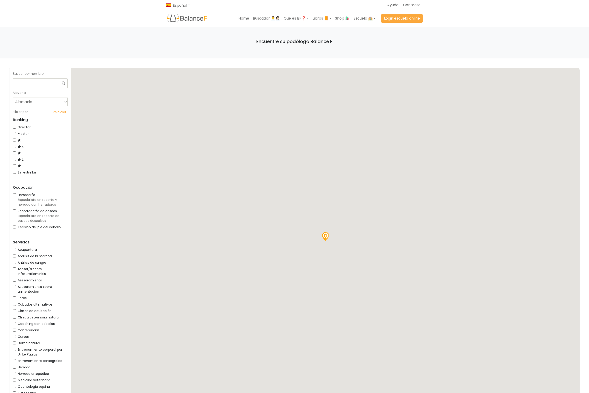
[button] (296, 18)
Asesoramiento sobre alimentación (35, 289)
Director (24, 127)
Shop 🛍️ (342, 18)
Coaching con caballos (36, 323)
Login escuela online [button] (402, 18)
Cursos (23, 336)
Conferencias (29, 330)
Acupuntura (27, 249)
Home (243, 18)
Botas (22, 298)
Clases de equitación (35, 311)
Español (180, 5)
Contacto (412, 5)
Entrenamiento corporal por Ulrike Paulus (40, 352)
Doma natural (29, 343)
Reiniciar (59, 112)
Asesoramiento (30, 280)
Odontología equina (34, 386)
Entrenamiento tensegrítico (40, 360)
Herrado (24, 367)
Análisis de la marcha (35, 256)
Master (23, 133)
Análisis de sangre (32, 262)
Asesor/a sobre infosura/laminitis (32, 271)
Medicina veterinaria (34, 380)
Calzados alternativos (35, 304)
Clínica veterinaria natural (38, 317)
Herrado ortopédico (33, 373)
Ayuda (392, 5)
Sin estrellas (27, 172)
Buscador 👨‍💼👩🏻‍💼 (266, 18)
